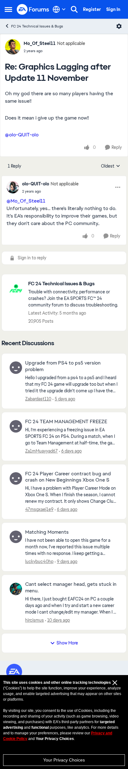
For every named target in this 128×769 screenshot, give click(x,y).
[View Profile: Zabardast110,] (16, 367)
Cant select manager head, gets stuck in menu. (71, 587)
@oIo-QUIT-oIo (22, 134)
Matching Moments (47, 532)
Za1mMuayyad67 (41, 451)
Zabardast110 (38, 399)
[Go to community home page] (33, 9)
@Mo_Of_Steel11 (26, 201)
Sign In (113, 9)
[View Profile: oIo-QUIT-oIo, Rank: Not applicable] (13, 187)
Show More (67, 643)
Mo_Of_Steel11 (40, 43)
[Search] (74, 9)
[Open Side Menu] (8, 9)
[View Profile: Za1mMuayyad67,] (16, 426)
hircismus (34, 620)
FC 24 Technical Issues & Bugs (37, 26)
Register (92, 9)
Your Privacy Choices (64, 759)
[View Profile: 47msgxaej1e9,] (16, 478)
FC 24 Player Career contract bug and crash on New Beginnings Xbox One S (68, 477)
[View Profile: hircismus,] (16, 589)
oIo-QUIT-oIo (35, 184)
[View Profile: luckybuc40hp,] (16, 537)
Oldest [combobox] (110, 166)
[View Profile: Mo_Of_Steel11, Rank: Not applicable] (13, 47)
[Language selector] (59, 9)
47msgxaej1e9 (39, 509)
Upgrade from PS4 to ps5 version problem (63, 366)
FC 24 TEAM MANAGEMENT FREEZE (66, 422)
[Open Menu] (119, 26)
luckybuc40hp (39, 561)
